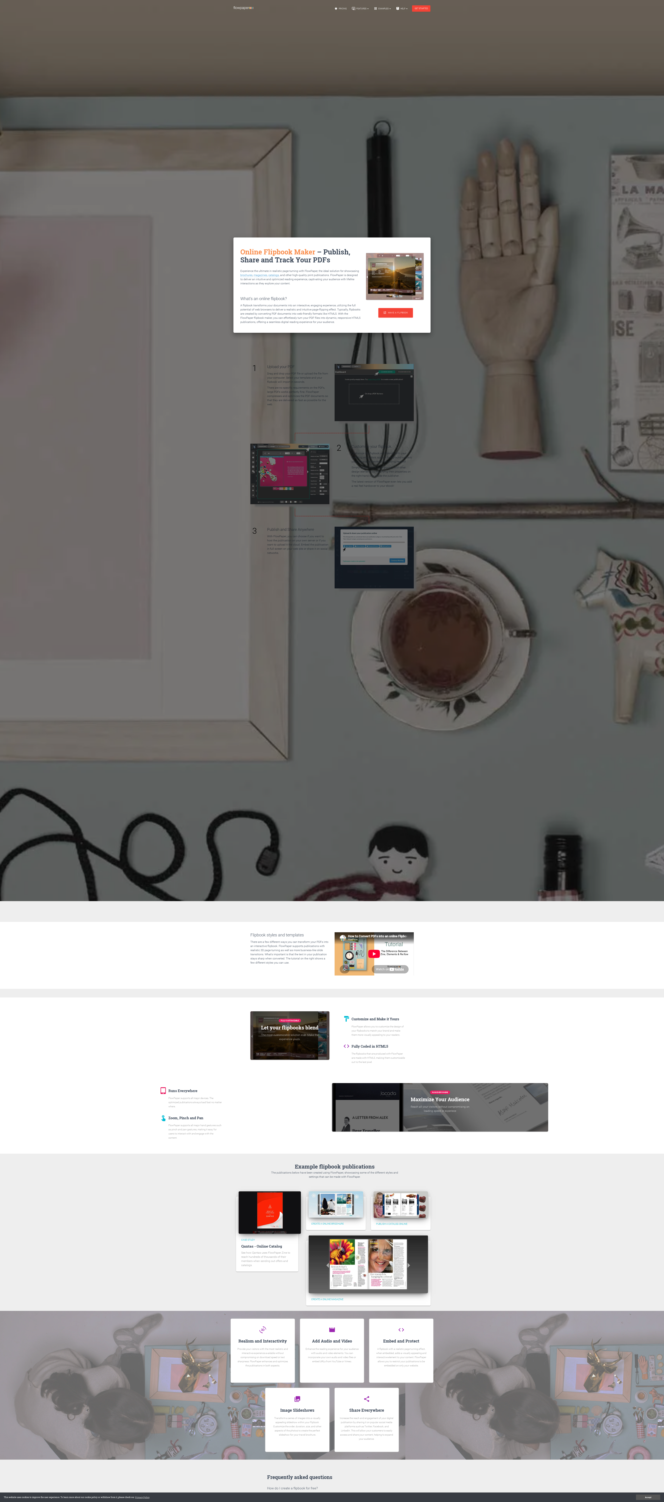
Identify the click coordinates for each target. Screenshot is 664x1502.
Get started (421, 8)
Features (359, 8)
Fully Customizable (290, 1021)
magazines (260, 275)
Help (401, 8)
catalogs (273, 275)
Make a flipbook (395, 312)
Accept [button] (648, 1497)
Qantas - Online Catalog (261, 1246)
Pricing (340, 8)
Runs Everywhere (440, 1092)
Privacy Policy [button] (142, 1497)
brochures (246, 275)
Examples (381, 8)
